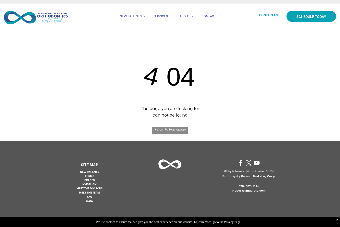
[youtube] (256, 163)
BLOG (89, 200)
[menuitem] (133, 16)
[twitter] (248, 163)
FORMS (89, 176)
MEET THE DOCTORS (90, 188)
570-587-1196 (249, 186)
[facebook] (240, 163)
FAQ (89, 196)
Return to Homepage (170, 129)
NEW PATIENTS (89, 172)
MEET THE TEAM (89, 192)
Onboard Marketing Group (258, 176)
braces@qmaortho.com (249, 190)
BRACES (89, 180)
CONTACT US (268, 15)
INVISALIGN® (89, 184)
